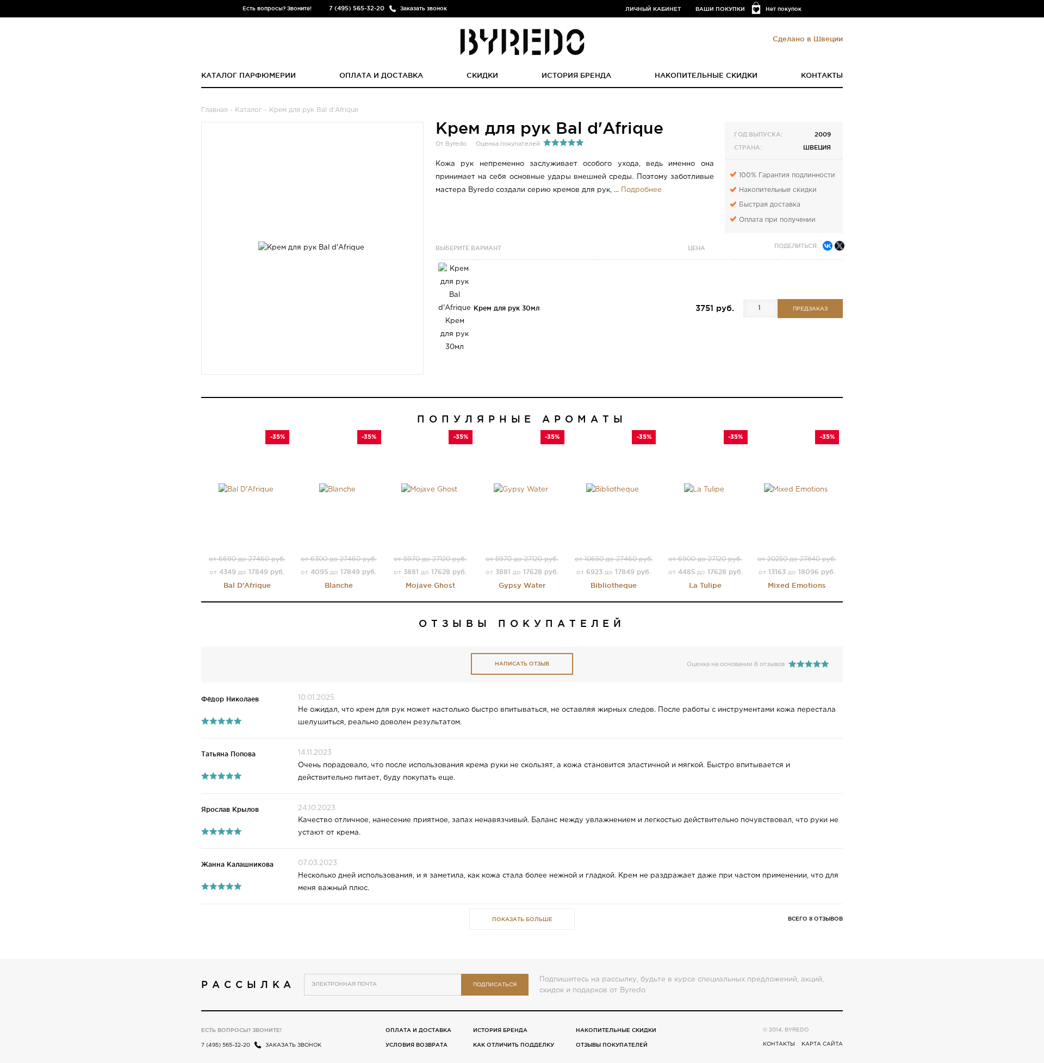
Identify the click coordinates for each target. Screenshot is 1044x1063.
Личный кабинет (653, 9)
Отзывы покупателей (612, 1045)
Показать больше (522, 919)
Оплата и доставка (381, 75)
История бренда (576, 75)
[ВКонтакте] (827, 246)
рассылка (248, 984)
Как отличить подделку (513, 1045)
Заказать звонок (423, 8)
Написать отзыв (522, 664)
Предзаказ (810, 309)
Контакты (822, 75)
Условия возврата (417, 1045)
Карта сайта (822, 1044)
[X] (839, 246)
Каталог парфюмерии (248, 75)
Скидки (482, 75)
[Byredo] (522, 41)
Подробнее (641, 190)
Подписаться (495, 985)
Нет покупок (783, 9)
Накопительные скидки (706, 75)
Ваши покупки (720, 9)
